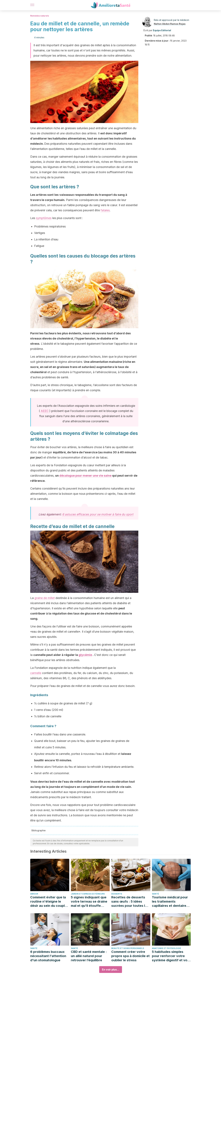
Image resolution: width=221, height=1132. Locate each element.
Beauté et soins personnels (127, 948)
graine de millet (44, 598)
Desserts (116, 894)
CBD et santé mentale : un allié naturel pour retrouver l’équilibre (89, 956)
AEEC (45, 411)
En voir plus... (110, 969)
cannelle (35, 673)
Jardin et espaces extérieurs (88, 894)
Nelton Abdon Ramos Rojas (170, 23)
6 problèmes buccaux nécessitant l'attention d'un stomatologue (48, 956)
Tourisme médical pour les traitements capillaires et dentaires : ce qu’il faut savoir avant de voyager (171, 901)
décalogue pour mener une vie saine (85, 475)
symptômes (43, 218)
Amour (34, 894)
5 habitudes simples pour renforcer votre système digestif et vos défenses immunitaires (170, 956)
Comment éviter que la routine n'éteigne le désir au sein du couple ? (48, 901)
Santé (155, 894)
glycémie (85, 655)
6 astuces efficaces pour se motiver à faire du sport (97, 514)
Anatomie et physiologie (166, 948)
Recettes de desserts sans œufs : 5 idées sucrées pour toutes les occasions (130, 901)
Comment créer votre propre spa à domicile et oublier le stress (130, 956)
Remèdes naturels (39, 16)
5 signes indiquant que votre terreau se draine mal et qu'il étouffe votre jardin (89, 901)
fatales (105, 210)
